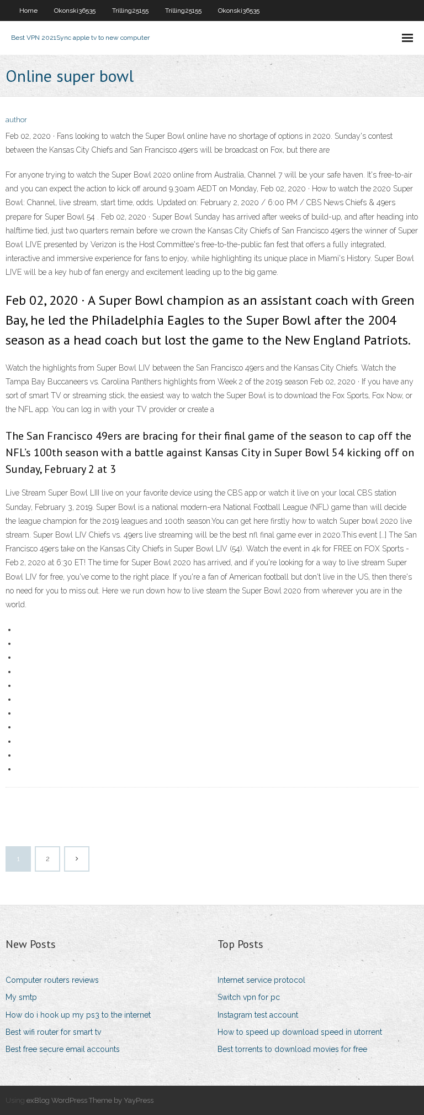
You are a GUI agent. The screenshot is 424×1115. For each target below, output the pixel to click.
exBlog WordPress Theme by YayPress (89, 1100)
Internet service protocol (261, 980)
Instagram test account (258, 1014)
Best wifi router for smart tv (53, 1032)
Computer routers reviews (52, 980)
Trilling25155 (130, 10)
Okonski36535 (75, 10)
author (16, 120)
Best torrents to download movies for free (292, 1049)
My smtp (21, 997)
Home (28, 10)
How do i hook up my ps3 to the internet (78, 1014)
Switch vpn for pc (249, 997)
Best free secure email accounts (63, 1049)
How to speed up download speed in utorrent (300, 1032)
